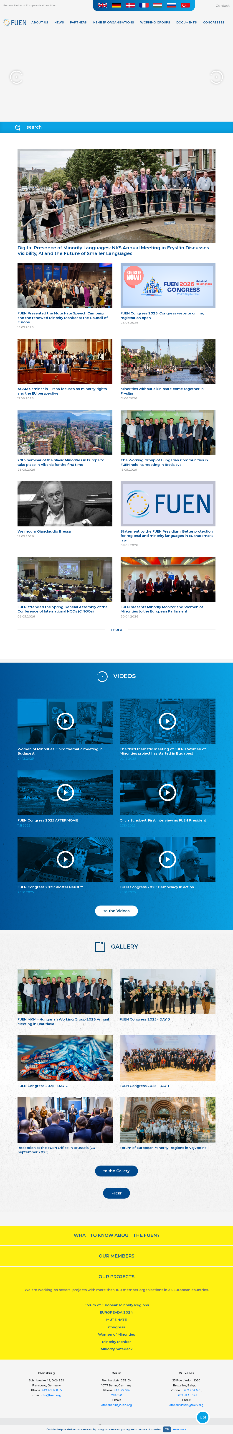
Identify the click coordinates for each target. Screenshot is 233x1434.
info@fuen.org (51, 1395)
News (59, 22)
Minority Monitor (116, 1342)
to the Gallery (116, 1171)
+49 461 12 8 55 (52, 1390)
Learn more (179, 1429)
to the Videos (117, 910)
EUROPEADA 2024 (116, 1312)
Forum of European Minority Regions (116, 1305)
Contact (223, 5)
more (116, 629)
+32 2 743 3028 (186, 1395)
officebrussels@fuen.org (186, 1405)
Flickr (116, 1193)
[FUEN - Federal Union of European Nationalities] (14, 23)
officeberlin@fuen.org (116, 1405)
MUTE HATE (116, 1319)
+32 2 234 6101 (191, 1390)
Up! (203, 1417)
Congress (116, 1327)
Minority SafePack (116, 1349)
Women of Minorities (116, 1334)
